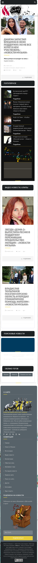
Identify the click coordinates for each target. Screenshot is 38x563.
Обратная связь (9, 463)
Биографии (8, 487)
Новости (14, 374)
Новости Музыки (10, 68)
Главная (7, 443)
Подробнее (28, 77)
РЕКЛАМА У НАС (10, 467)
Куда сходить (9, 491)
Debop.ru (17, 545)
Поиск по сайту (9, 479)
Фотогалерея (9, 451)
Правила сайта (9, 475)
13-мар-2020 (8, 65)
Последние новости (11, 471)
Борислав (8, 70)
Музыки (6, 374)
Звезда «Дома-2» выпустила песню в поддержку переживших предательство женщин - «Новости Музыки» (17, 238)
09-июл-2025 (9, 251)
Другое (7, 483)
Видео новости (20, 68)
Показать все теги (25, 374)
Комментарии (9, 459)
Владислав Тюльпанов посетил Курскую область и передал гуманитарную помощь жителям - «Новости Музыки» (17, 297)
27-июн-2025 (9, 310)
